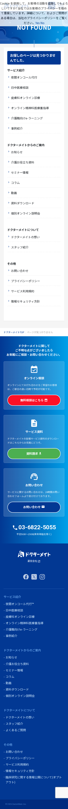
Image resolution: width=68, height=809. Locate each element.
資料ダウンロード (22, 203)
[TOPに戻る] (34, 554)
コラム (15, 182)
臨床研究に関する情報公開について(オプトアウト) (34, 779)
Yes (37, 23)
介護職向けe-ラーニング (27, 118)
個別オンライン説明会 (25, 213)
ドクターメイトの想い (25, 237)
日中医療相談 (19, 87)
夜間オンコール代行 (24, 77)
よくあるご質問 (16, 730)
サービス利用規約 (22, 291)
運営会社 (34, 561)
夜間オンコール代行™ (20, 604)
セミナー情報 (19, 172)
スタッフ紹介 (19, 247)
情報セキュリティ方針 (25, 301)
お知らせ (17, 152)
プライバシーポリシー (25, 281)
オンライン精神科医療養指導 (30, 108)
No (42, 23)
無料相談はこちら (34, 400)
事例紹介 (17, 128)
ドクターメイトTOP (14, 332)
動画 (14, 193)
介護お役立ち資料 (22, 162)
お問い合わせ (19, 270)
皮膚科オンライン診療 (25, 97)
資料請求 (34, 453)
